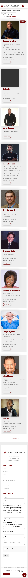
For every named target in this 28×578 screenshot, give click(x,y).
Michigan (13, 301)
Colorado (13, 389)
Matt (8, 128)
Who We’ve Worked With (9, 480)
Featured (22, 21)
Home (4, 469)
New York (13, 59)
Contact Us (6, 489)
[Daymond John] (10, 30)
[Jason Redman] (10, 152)
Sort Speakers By (5, 17)
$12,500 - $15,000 (12, 219)
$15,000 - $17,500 (12, 387)
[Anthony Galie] (10, 240)
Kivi (9, 210)
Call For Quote (11, 98)
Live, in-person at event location (13, 524)
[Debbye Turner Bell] (10, 279)
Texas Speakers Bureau (14, 458)
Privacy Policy (6, 486)
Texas (12, 346)
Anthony (9, 251)
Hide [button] (6, 573)
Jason (9, 163)
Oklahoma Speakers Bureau (14, 460)
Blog (4, 477)
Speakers (5, 471)
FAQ (4, 483)
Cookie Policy (22, 571)
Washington (13, 428)
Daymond (9, 40)
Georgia (12, 221)
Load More (14, 438)
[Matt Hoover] (10, 117)
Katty (7, 88)
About (4, 474)
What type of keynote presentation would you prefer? (13, 521)
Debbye (11, 290)
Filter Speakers (12, 16)
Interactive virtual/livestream (12, 526)
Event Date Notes (8, 531)
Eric (7, 418)
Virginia (12, 180)
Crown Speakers (7, 567)
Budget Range (7, 536)
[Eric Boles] (10, 408)
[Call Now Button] (24, 575)
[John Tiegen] (10, 365)
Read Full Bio (7, 62)
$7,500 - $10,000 (12, 258)
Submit (26, 6)
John (8, 375)
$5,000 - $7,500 (12, 134)
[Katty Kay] (10, 78)
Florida (12, 260)
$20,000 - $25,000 (12, 178)
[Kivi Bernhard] (10, 199)
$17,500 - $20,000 (12, 426)
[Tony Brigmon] (10, 320)
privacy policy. (6, 516)
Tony (9, 331)
